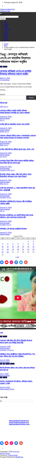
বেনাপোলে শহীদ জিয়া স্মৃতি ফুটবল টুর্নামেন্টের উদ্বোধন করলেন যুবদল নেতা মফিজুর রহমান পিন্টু (16, 341)
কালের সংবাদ (16, 451)
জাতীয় (5, 22)
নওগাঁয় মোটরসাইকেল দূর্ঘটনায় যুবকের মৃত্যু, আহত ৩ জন (17, 149)
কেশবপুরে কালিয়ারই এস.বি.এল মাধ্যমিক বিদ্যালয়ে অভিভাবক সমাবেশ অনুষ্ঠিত (15, 72)
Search (2, 15)
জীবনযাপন (6, 33)
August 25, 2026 (6, 116)
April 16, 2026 (5, 387)
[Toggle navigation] (1, 13)
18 (8, 249)
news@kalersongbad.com (19, 422)
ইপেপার (6, 39)
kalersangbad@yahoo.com (19, 424)
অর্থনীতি (6, 24)
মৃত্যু (1, 156)
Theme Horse (13, 455)
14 (23, 247)
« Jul (17, 257)
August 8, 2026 (5, 346)
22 (28, 249)
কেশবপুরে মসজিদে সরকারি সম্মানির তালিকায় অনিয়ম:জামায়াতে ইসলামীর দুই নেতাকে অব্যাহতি (15, 111)
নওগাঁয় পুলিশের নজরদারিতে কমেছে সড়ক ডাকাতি (14, 124)
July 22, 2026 (5, 360)
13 (18, 247)
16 (33, 247)
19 (13, 249)
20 (18, 249)
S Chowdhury (5, 80)
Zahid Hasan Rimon (7, 389)
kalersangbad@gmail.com (19, 420)
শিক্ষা (5, 40)
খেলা (5, 31)
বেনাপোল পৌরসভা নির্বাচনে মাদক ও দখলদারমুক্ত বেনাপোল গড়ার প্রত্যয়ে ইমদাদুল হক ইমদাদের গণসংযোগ (18, 136)
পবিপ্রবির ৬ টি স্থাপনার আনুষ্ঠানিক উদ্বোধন (13, 229)
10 (3, 247)
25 (8, 252)
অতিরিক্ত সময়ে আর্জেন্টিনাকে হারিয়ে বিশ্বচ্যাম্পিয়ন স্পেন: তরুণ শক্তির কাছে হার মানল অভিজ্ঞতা (17, 355)
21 (23, 249)
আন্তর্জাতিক (7, 29)
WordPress (19, 457)
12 (13, 247)
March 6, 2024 (5, 78)
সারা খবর (7, 364)
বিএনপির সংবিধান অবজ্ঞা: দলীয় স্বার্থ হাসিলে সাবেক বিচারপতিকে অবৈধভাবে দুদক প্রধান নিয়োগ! (15, 175)
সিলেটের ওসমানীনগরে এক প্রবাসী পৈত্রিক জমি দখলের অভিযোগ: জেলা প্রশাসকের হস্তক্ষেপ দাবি (16, 216)
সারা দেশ (6, 28)
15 (28, 247)
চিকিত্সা (1, 145)
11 (8, 247)
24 (3, 252)
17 (3, 249)
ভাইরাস (6, 37)
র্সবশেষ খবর (3, 103)
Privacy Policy (5, 453)
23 (33, 249)
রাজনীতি (6, 26)
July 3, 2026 (4, 374)
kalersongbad (5, 118)
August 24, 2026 (6, 167)
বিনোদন (6, 35)
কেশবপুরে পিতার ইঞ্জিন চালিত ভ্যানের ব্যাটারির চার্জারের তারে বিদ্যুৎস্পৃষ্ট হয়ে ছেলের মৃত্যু (17, 162)
